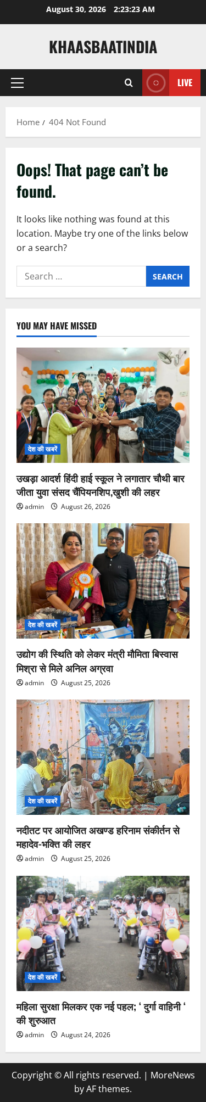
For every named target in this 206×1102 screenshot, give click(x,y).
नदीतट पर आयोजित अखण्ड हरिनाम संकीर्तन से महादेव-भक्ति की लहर (98, 837)
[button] (17, 82)
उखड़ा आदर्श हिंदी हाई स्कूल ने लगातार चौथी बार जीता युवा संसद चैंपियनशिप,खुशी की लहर (100, 485)
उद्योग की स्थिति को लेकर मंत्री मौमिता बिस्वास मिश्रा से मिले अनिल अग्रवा (97, 660)
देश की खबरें (42, 449)
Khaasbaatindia (103, 46)
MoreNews (173, 1075)
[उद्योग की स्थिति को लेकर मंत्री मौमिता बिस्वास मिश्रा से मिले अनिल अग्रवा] (103, 581)
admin (34, 506)
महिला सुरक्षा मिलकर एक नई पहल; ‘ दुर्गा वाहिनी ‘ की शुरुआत (101, 1013)
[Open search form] (129, 82)
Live (184, 82)
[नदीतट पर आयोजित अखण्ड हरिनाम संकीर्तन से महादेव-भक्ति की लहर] (103, 757)
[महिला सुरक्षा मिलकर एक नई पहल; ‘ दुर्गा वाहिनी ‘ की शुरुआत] (103, 933)
